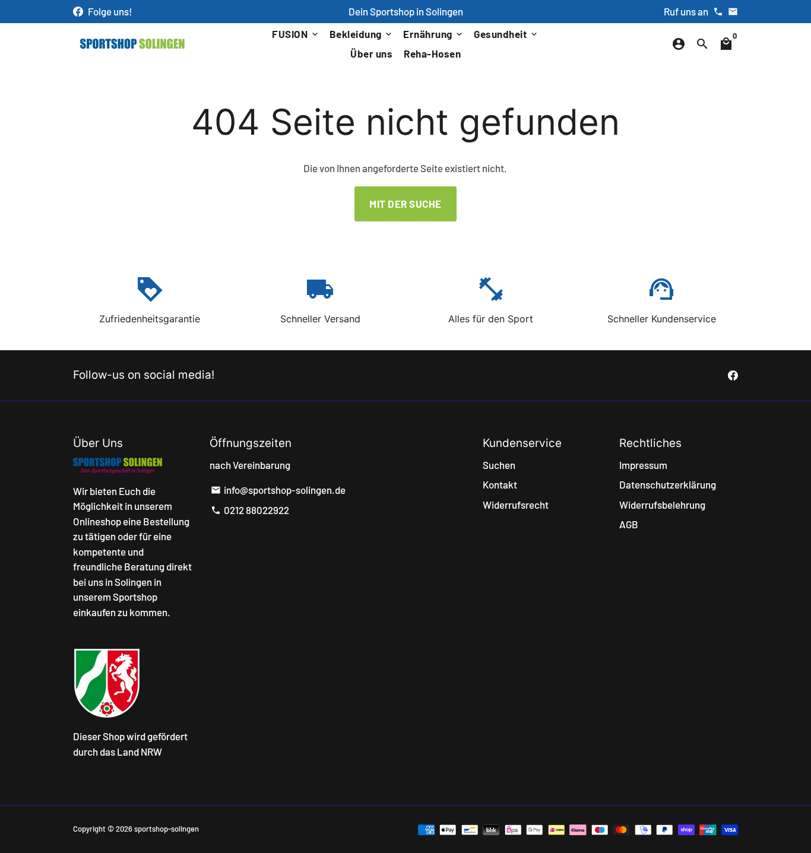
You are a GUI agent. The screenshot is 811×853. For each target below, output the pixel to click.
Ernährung (433, 34)
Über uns (371, 53)
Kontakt (500, 484)
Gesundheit (506, 34)
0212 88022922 (250, 510)
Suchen (499, 465)
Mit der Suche (405, 204)
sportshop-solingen (166, 828)
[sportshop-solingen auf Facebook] (78, 11)
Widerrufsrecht (516, 504)
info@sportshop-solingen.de (278, 490)
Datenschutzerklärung (667, 484)
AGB (628, 524)
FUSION (296, 34)
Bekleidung (362, 34)
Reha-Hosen (432, 53)
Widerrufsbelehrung (662, 504)
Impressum (643, 465)
